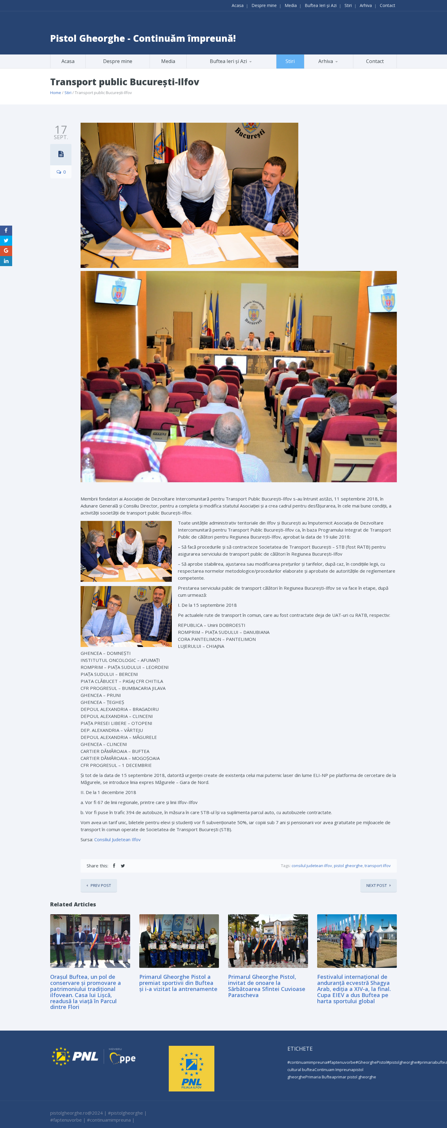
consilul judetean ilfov (312, 865)
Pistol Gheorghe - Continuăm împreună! (143, 38)
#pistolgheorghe (402, 1062)
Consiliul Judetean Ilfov (117, 839)
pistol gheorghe (348, 865)
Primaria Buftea (319, 1077)
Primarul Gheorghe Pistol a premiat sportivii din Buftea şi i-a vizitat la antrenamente (178, 983)
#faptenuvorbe (341, 1062)
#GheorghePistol (371, 1062)
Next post (376, 885)
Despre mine (264, 5)
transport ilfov (378, 865)
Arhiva (366, 5)
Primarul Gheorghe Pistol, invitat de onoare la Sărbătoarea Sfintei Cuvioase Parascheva (266, 985)
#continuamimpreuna (307, 1062)
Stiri (348, 5)
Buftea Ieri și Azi (321, 5)
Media (291, 5)
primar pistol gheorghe (355, 1077)
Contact (387, 5)
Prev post (101, 885)
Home (55, 92)
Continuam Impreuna (333, 1069)
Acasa (238, 5)
